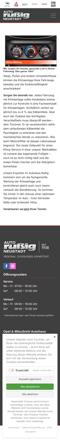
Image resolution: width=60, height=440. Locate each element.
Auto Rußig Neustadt (16, 15)
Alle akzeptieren (30, 386)
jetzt (27, 209)
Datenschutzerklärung (33, 427)
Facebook (6, 266)
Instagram (13, 266)
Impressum (14, 427)
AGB (49, 427)
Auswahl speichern (30, 379)
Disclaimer (31, 431)
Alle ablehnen (30, 394)
